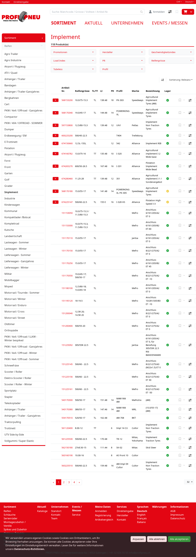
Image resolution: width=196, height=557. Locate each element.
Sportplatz (10, 390)
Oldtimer (9, 324)
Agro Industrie (12, 60)
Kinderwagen (12, 204)
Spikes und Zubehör (15, 529)
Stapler (8, 397)
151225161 (67, 389)
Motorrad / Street (14, 317)
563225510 (67, 465)
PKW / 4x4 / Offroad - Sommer (21, 359)
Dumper (9, 129)
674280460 (67, 178)
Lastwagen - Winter (15, 248)
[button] (167, 100)
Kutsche (9, 230)
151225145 (67, 364)
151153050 (67, 212)
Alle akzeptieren (179, 539)
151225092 (67, 345)
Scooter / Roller (13, 371)
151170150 (67, 250)
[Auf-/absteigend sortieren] (162, 79)
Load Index (59, 60)
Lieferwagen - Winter (16, 267)
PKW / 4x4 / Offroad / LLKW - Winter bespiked (20, 338)
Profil (105, 69)
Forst (7, 160)
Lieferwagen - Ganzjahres (19, 261)
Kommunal (10, 211)
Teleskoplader (12, 403)
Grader (8, 186)
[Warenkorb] (185, 12)
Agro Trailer (11, 54)
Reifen (8, 46)
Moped (8, 286)
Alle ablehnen (157, 539)
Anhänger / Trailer (14, 79)
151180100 (67, 288)
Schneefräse (11, 365)
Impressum (177, 514)
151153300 (67, 225)
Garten (8, 173)
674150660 (67, 143)
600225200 (67, 135)
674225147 (67, 202)
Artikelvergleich (104, 519)
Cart (6, 104)
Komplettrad (11, 223)
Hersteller (107, 52)
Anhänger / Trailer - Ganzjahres (22, 415)
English (141, 514)
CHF (178, 1)
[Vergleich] (170, 12)
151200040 (67, 313)
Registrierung (103, 515)
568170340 (67, 112)
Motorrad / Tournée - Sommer (22, 292)
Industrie (9, 198)
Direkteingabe (125, 511)
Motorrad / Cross (14, 311)
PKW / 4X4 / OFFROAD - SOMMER (23, 123)
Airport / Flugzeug (14, 66)
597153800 (67, 125)
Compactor (10, 116)
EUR (154, 515)
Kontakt (55, 514)
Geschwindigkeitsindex (163, 52)
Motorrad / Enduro (15, 305)
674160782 (67, 153)
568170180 (67, 191)
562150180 (67, 447)
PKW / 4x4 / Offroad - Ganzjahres (23, 110)
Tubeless (57, 69)
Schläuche (9, 514)
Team (54, 518)
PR (103, 60)
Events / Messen (170, 23)
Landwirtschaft (13, 236)
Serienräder (10, 518)
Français (142, 518)
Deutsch (189, 1)
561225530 (67, 438)
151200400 (67, 325)
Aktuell (94, 23)
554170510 (67, 417)
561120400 (67, 428)
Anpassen (138, 539)
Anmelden (101, 511)
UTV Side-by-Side (14, 434)
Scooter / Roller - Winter (18, 384)
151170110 (67, 238)
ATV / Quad (10, 72)
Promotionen (60, 52)
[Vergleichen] (190, 100)
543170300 (67, 400)
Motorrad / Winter (15, 299)
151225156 (67, 376)
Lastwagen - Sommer (16, 242)
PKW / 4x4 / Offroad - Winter (20, 353)
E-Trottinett (10, 142)
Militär (8, 274)
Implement (11, 192)
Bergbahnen (11, 98)
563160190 (67, 455)
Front (7, 167)
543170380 (67, 409)
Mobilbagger (11, 280)
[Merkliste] (177, 12)
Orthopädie (11, 330)
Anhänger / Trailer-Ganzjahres (21, 91)
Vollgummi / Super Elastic (19, 441)
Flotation (9, 148)
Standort (56, 511)
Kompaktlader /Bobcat (17, 217)
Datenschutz (177, 518)
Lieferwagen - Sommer (17, 255)
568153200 (67, 100)
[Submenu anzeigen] (42, 38)
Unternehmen (127, 23)
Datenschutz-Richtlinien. (29, 549)
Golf (6, 179)
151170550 (67, 275)
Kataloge (42, 511)
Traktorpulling (12, 422)
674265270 (67, 166)
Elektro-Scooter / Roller (17, 378)
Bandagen (10, 85)
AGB (172, 511)
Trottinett (9, 428)
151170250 (67, 263)
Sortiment (63, 23)
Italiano (141, 522)
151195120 (67, 300)
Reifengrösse (158, 60)
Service (76, 514)
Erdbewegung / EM (15, 135)
